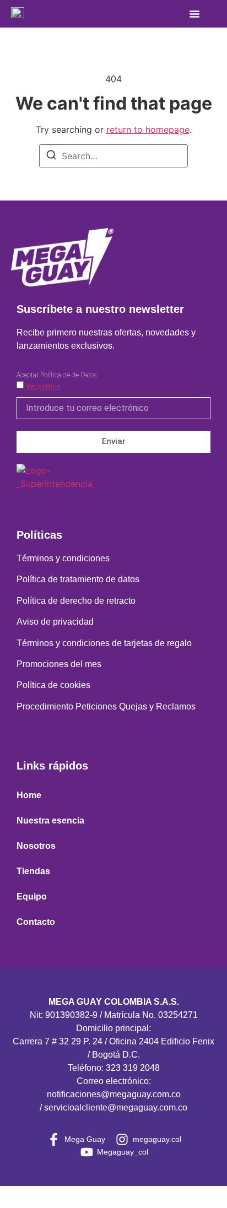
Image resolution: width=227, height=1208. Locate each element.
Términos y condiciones (63, 558)
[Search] (51, 156)
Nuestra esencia (50, 820)
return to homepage (148, 129)
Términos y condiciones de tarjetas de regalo (104, 643)
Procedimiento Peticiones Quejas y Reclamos (106, 706)
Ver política (43, 386)
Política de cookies (53, 685)
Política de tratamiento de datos (78, 579)
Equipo (32, 896)
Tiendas (33, 871)
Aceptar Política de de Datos (56, 375)
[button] (194, 14)
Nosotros (36, 846)
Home (29, 795)
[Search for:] (113, 155)
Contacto (36, 922)
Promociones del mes (59, 664)
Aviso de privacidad (55, 621)
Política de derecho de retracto (76, 600)
